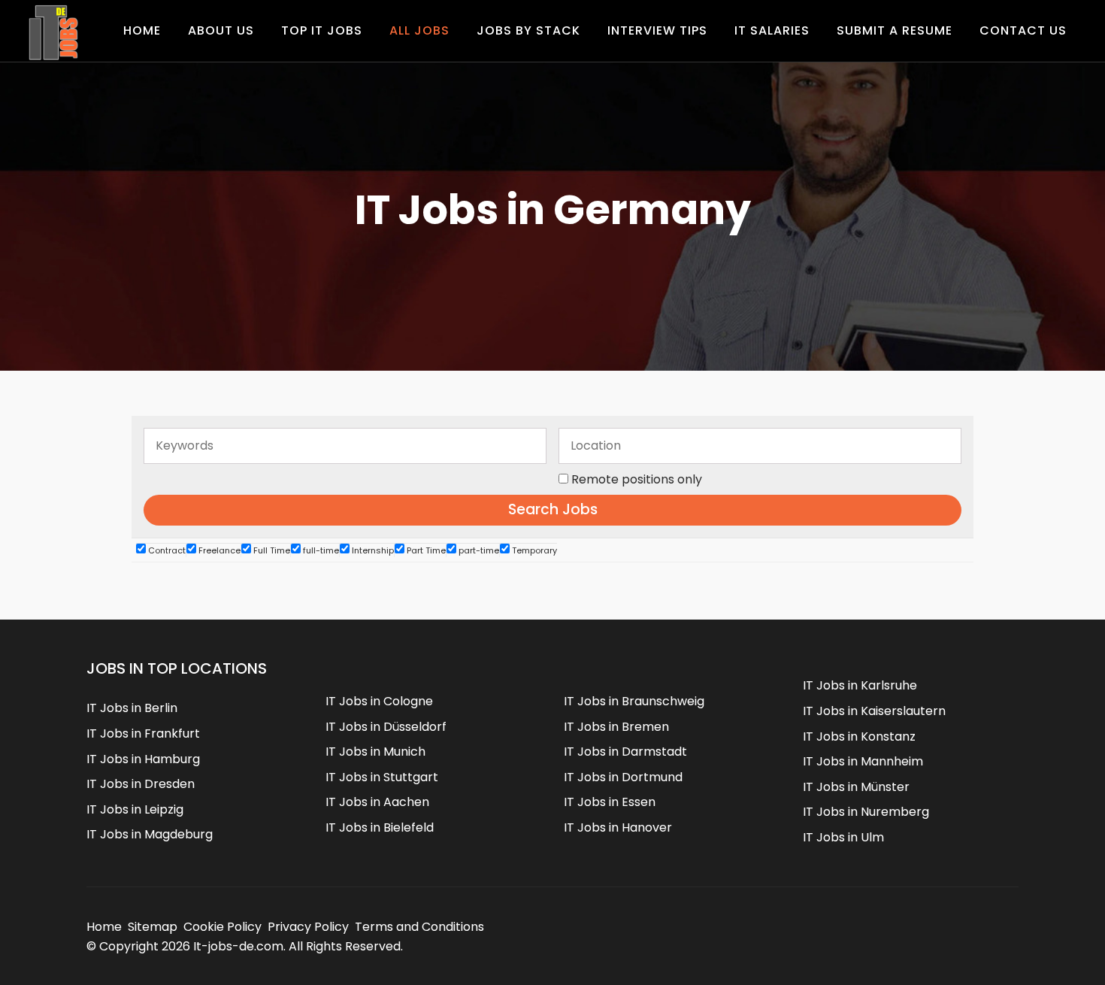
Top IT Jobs (321, 30)
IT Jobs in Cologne (379, 701)
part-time (477, 550)
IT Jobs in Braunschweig (634, 701)
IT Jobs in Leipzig (134, 809)
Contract (166, 550)
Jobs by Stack (528, 30)
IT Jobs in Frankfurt (143, 733)
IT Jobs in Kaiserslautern (874, 711)
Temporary (533, 550)
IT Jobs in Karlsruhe (860, 685)
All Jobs (419, 30)
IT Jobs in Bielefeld (379, 827)
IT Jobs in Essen (609, 802)
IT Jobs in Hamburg (143, 759)
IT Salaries (772, 30)
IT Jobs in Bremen (616, 726)
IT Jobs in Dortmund (623, 777)
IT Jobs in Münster (856, 787)
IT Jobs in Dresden (140, 784)
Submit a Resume (894, 30)
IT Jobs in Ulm (843, 837)
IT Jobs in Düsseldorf (386, 726)
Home (142, 30)
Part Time (425, 550)
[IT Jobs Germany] (52, 33)
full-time (320, 550)
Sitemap (152, 926)
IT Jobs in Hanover (618, 827)
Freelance (218, 550)
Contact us (1023, 30)
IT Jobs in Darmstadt (625, 751)
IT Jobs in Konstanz (859, 736)
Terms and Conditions (419, 926)
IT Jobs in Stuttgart (381, 777)
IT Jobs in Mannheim (863, 761)
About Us (221, 30)
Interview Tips (657, 30)
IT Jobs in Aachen (377, 802)
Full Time (270, 550)
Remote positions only (636, 479)
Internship (372, 550)
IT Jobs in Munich (375, 751)
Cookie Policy (222, 926)
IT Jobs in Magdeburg (149, 834)
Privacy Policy (308, 926)
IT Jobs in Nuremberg (866, 811)
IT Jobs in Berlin (131, 708)
